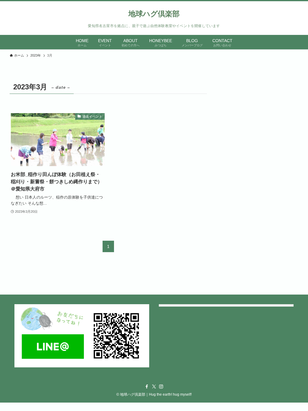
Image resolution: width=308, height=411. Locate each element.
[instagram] (161, 386)
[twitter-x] (154, 386)
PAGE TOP (295, 393)
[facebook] (146, 386)
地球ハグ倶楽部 (154, 13)
